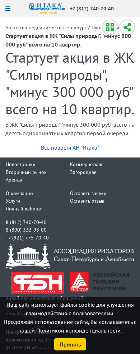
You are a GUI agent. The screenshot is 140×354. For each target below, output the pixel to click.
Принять (70, 344)
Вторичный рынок (26, 172)
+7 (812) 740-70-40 (92, 8)
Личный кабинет (24, 208)
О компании (19, 193)
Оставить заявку (88, 193)
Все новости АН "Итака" (70, 147)
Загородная (83, 172)
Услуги (13, 200)
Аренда (14, 179)
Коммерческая (86, 164)
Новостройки (21, 164)
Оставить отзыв (87, 200)
